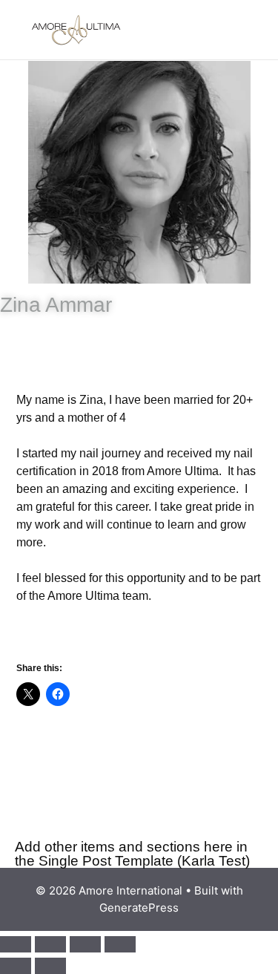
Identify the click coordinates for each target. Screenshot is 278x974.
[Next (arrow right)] (50, 966)
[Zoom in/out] (15, 944)
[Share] (85, 944)
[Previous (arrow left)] (15, 966)
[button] (233, 30)
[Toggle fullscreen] (50, 944)
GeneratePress (139, 908)
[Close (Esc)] (120, 944)
